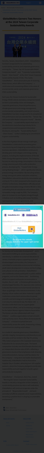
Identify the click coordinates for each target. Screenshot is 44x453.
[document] (22, 226)
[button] (41, 207)
